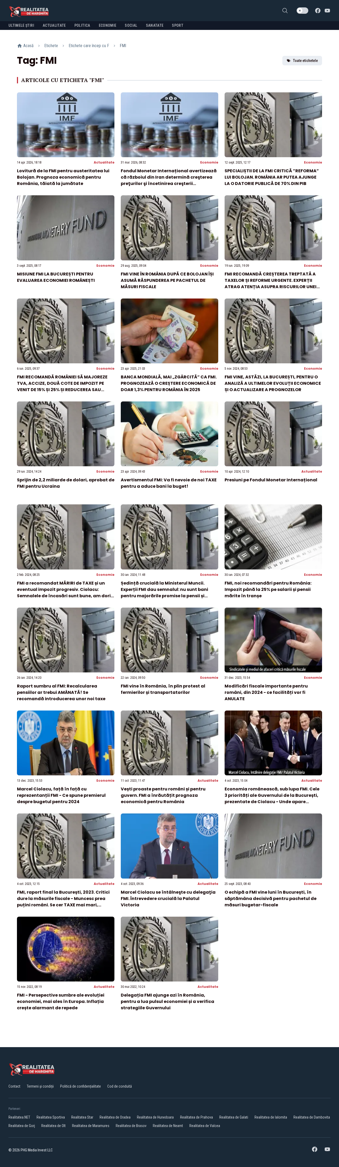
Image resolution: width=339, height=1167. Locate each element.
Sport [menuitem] (177, 25)
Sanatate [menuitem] (155, 25)
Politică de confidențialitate (80, 1086)
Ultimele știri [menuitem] (21, 25)
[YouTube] (327, 10)
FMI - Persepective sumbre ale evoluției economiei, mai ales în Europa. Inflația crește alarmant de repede (60, 1001)
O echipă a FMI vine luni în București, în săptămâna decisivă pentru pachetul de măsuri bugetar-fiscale (270, 898)
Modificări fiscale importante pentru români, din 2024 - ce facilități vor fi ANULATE (266, 692)
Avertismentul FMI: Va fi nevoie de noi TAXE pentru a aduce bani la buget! (169, 483)
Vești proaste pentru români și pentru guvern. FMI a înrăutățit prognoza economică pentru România (163, 795)
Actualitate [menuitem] (54, 25)
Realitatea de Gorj (21, 1126)
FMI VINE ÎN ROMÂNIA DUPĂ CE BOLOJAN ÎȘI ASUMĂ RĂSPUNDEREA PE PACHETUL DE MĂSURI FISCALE (167, 280)
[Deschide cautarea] (285, 10)
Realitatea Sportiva (51, 1117)
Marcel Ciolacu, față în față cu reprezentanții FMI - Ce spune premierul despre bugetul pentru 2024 (61, 795)
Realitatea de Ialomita (271, 1117)
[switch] (302, 10)
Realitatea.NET (19, 1117)
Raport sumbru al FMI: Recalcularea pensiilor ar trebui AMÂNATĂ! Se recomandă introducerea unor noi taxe (61, 692)
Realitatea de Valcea (204, 1126)
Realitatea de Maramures (90, 1126)
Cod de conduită (119, 1086)
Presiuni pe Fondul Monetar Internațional (271, 480)
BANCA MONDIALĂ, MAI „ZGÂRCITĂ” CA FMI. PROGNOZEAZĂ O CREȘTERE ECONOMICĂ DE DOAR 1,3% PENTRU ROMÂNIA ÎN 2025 (169, 383)
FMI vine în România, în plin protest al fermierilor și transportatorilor (163, 689)
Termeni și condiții (40, 1086)
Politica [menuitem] (82, 25)
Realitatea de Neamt (168, 1126)
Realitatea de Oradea (115, 1117)
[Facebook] (318, 10)
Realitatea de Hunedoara (155, 1117)
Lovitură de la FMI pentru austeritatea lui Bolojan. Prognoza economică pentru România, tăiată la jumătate (63, 177)
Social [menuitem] (131, 25)
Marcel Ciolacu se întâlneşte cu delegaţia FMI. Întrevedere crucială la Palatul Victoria (168, 898)
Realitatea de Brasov (131, 1126)
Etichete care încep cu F (89, 45)
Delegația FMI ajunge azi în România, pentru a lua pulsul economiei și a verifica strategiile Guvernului (167, 1001)
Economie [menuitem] (108, 25)
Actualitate (104, 162)
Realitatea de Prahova (196, 1117)
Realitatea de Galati (233, 1117)
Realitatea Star (82, 1117)
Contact (14, 1086)
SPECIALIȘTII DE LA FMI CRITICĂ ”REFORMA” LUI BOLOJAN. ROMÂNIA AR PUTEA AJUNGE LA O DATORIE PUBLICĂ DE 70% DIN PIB (272, 177)
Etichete (51, 45)
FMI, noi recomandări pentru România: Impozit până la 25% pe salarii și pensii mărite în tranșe (268, 589)
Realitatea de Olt (53, 1126)
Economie (209, 162)
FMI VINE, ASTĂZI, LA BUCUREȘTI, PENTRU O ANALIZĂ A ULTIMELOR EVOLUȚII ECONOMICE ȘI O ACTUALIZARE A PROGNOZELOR (273, 383)
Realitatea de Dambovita (311, 1117)
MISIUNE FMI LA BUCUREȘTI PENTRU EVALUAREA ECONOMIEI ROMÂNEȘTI (56, 277)
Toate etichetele (305, 60)
